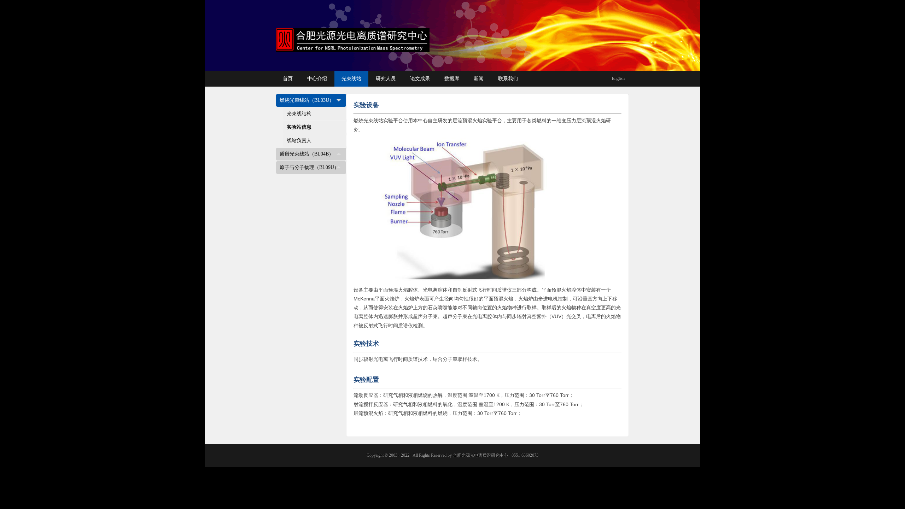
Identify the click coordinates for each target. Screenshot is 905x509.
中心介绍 (317, 78)
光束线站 (351, 78)
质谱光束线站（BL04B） (307, 154)
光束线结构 (299, 113)
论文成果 (420, 78)
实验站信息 (299, 127)
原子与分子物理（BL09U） (309, 167)
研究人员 (386, 78)
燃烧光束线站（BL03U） (307, 100)
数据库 (451, 78)
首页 (288, 78)
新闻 (479, 78)
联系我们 (508, 78)
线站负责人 (299, 140)
